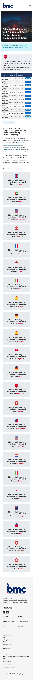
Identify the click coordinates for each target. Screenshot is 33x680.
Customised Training (22, 621)
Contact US (6, 626)
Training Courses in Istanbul (7, 649)
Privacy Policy (6, 624)
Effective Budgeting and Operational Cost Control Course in (16, 182)
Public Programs (21, 619)
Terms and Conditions (8, 621)
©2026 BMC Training (14, 674)
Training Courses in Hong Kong (11, 149)
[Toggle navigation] (30, 5)
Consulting (20, 626)
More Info (28, 78)
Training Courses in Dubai (7, 640)
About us (5, 619)
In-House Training (21, 629)
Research (19, 624)
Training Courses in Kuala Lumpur (7, 645)
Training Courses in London (7, 636)
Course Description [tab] (9, 122)
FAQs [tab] (17, 122)
